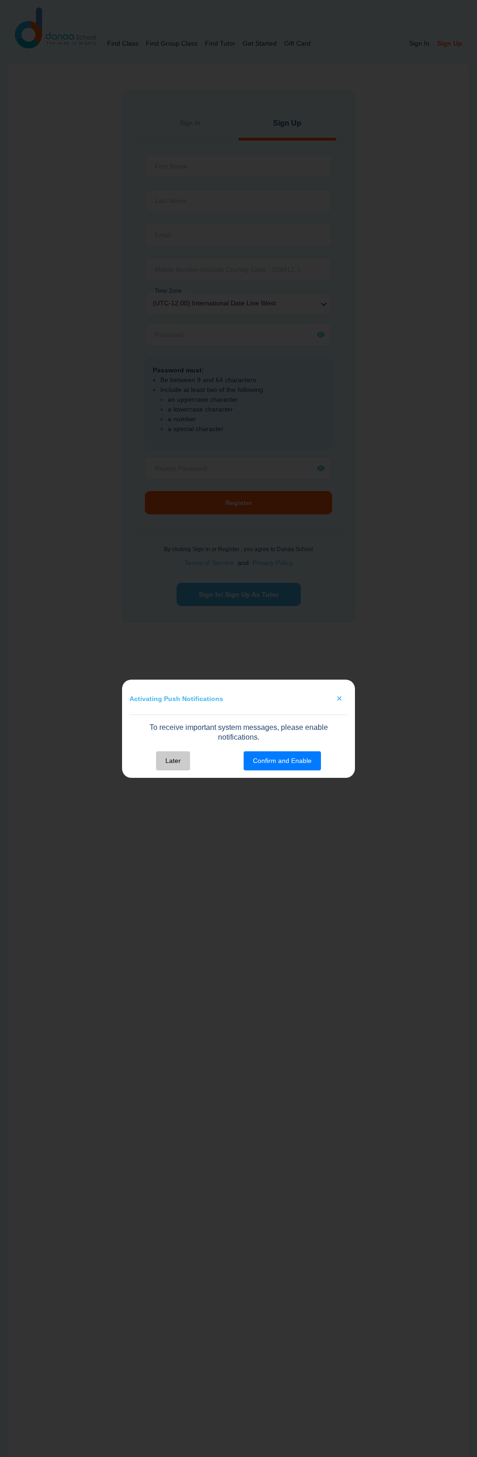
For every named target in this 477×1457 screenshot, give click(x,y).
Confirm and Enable (282, 760)
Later (173, 760)
